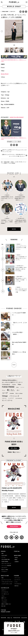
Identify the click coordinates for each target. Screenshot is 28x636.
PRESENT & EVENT (5, 612)
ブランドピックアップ (6, 563)
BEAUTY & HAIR (5, 575)
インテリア (11, 398)
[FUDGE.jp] (14, 2)
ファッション (17, 577)
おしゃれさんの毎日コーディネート (12, 382)
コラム (2, 596)
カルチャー (3, 590)
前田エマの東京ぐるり (6, 604)
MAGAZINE (3, 617)
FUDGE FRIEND (8, 387)
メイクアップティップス (6, 584)
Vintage (5, 396)
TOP (2, 162)
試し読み (14, 448)
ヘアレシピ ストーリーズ (6, 581)
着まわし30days (19, 393)
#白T (20, 141)
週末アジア (3, 598)
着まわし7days (4, 569)
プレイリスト (4, 600)
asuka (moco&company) (17, 117)
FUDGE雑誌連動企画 (6, 384)
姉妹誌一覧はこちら (13, 452)
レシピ (16, 581)
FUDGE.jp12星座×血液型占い (10, 380)
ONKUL (17, 387)
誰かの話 (3, 606)
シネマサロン (4, 602)
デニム (3, 390)
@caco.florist (4, 74)
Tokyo (19, 384)
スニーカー (22, 387)
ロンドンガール (7, 400)
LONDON (16, 561)
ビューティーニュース (6, 579)
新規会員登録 (14, 526)
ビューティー (17, 579)
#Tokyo (9, 141)
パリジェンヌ (14, 396)
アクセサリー (4, 571)
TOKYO (12, 162)
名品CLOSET (4, 555)
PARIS (16, 559)
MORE (14, 507)
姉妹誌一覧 (9, 617)
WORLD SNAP (6, 162)
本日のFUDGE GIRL (18, 398)
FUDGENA (12, 393)
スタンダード (4, 567)
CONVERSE (14, 384)
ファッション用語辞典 (6, 565)
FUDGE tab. (17, 551)
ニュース (3, 557)
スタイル (4, 398)
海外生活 (16, 586)
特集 (2, 553)
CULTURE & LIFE (5, 588)
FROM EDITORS (16, 617)
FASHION (3, 551)
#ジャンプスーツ (14, 141)
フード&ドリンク (5, 594)
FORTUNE (3, 610)
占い (18, 390)
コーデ (5, 393)
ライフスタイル (4, 592)
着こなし (11, 390)
